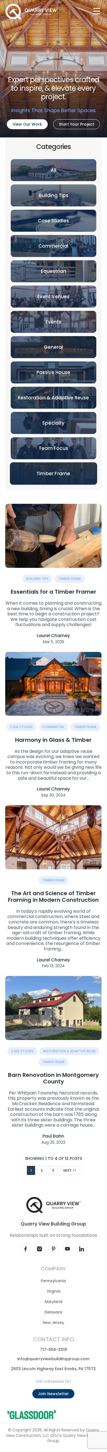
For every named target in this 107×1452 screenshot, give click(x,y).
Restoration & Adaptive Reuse (70, 1051)
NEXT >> (70, 1170)
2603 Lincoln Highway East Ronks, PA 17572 (53, 1368)
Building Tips (37, 578)
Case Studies (21, 726)
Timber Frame (69, 578)
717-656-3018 (53, 1349)
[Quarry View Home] (31, 11)
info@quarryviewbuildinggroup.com (54, 1359)
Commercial (53, 726)
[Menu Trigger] (96, 10)
